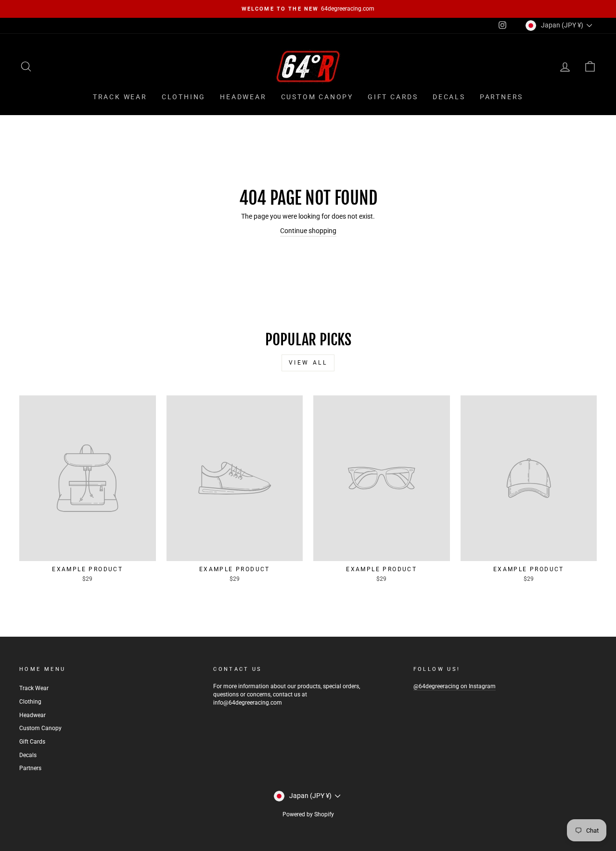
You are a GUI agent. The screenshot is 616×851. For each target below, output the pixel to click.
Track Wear (120, 97)
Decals (449, 97)
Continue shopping (308, 231)
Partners (501, 97)
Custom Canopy (317, 97)
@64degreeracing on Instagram (454, 686)
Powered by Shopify (308, 814)
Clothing (183, 97)
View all (308, 362)
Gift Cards (393, 97)
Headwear (243, 97)
